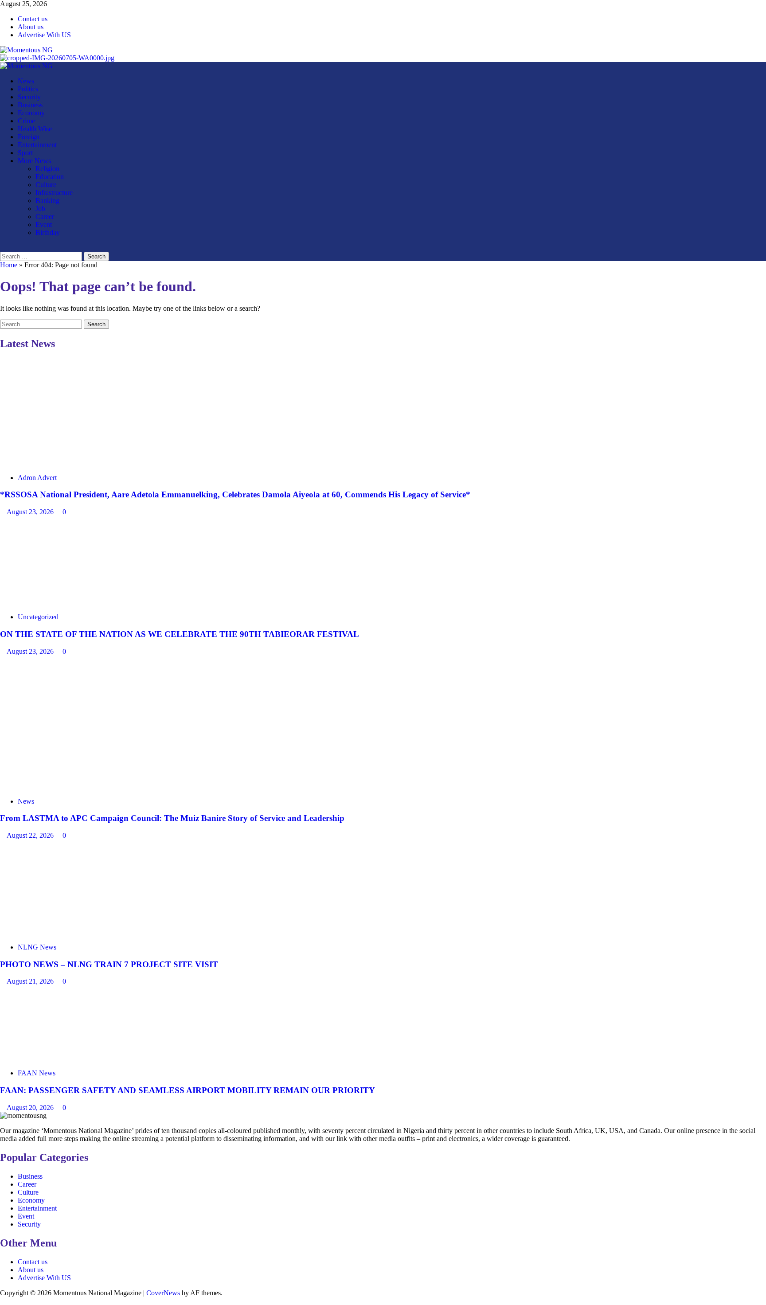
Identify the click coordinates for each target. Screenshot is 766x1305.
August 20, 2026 (31, 1107)
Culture (45, 184)
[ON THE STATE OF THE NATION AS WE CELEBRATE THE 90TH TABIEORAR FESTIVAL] (66, 602)
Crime (26, 121)
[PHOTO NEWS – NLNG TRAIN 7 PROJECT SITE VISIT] (66, 932)
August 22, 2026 (31, 835)
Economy (31, 113)
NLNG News (37, 947)
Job (40, 208)
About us (30, 27)
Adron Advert (37, 477)
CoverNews (163, 1293)
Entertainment (37, 144)
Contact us (32, 19)
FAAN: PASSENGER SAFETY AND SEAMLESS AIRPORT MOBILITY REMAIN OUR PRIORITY (188, 1090)
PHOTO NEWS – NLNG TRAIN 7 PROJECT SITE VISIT (109, 964)
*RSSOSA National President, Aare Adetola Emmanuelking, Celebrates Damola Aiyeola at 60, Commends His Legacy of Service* (235, 494)
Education (49, 176)
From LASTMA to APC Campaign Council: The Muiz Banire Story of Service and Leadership (172, 818)
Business (30, 105)
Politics (28, 89)
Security (29, 97)
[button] (2, 247)
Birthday (47, 232)
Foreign (28, 137)
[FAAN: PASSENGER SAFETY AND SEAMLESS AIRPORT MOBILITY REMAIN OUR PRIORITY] (66, 1058)
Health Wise (35, 129)
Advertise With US (44, 35)
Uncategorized (38, 617)
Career (44, 216)
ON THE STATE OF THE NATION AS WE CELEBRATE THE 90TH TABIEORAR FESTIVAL (179, 634)
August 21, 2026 (31, 981)
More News (34, 160)
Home (8, 265)
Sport (25, 152)
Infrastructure (54, 192)
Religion (47, 168)
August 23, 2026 (31, 512)
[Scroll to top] (2, 1301)
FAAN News (36, 1073)
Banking (47, 200)
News (26, 81)
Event (43, 224)
